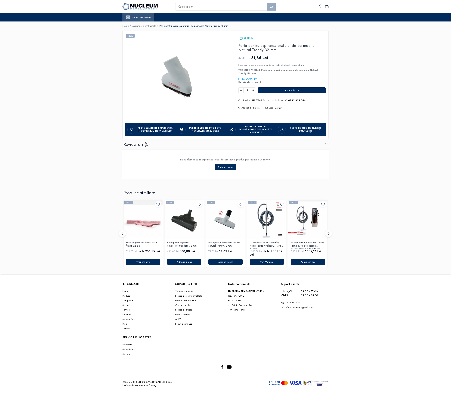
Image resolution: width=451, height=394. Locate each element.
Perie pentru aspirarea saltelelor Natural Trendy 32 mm (224, 244)
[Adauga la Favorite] (158, 204)
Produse (126, 295)
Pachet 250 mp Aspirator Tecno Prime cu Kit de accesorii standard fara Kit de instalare (307, 245)
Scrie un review (225, 167)
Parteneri (126, 314)
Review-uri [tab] (136, 144)
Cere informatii (275, 108)
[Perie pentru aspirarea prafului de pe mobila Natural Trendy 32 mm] (177, 77)
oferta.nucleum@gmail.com (299, 307)
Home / (126, 26)
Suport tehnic (128, 349)
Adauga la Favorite (250, 108)
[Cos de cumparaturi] (327, 7)
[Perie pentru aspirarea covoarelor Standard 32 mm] (184, 219)
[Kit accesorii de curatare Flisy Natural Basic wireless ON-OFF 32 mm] (266, 219)
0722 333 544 (292, 302)
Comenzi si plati (183, 305)
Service (126, 309)
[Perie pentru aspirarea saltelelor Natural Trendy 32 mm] (225, 219)
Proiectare (127, 344)
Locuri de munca (183, 323)
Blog (124, 323)
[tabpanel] (177, 77)
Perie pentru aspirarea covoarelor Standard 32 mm (182, 244)
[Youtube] (229, 367)
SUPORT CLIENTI (186, 284)
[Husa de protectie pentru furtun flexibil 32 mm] (143, 219)
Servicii (125, 305)
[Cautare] (271, 7)
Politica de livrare (183, 309)
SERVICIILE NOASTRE (136, 337)
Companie (127, 300)
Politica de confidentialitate (188, 295)
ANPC (178, 319)
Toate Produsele (141, 17)
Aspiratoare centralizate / (145, 26)
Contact (126, 328)
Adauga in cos (291, 90)
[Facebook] (222, 367)
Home (125, 291)
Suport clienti (128, 319)
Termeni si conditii (184, 291)
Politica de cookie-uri (185, 300)
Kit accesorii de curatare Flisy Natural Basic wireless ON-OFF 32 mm (266, 245)
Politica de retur (183, 314)
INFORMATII (130, 284)
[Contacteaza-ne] (321, 7)
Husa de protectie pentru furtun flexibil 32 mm (141, 244)
